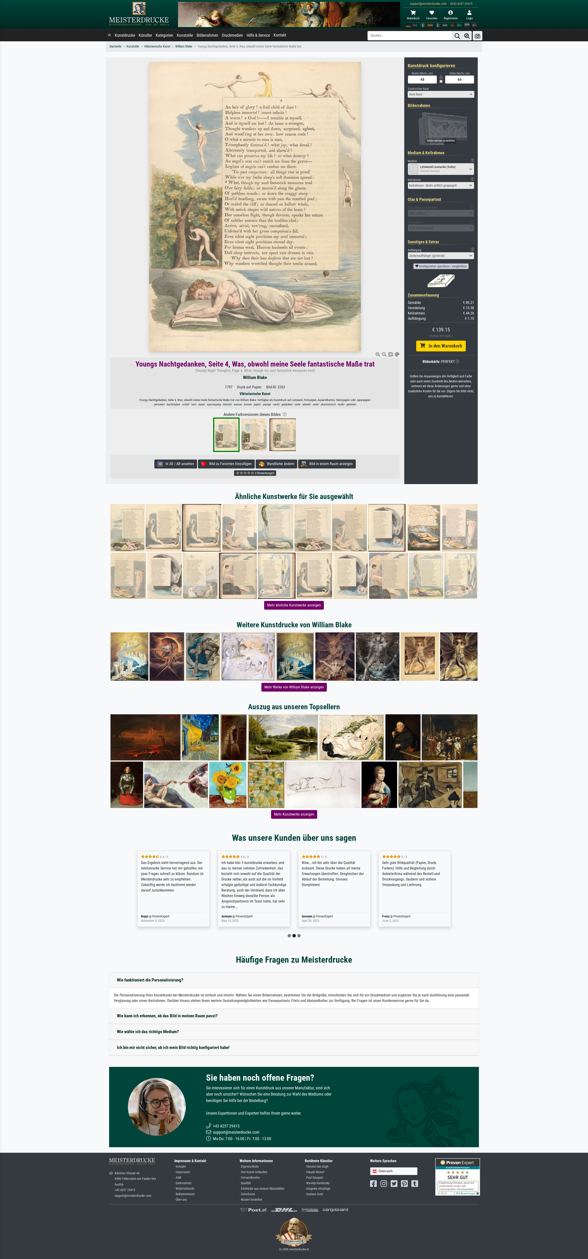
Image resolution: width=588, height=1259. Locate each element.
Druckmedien (232, 35)
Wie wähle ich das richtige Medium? (148, 1031)
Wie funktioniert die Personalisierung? (150, 980)
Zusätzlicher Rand (418, 88)
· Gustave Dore (314, 1194)
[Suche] (457, 35)
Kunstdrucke (125, 35)
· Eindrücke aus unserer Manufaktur (262, 1189)
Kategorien (164, 35)
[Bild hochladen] (477, 35)
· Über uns (180, 1200)
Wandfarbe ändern (279, 464)
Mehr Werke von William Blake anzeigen (294, 687)
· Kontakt (180, 1167)
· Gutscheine (247, 1194)
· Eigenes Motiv (249, 1167)
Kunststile (185, 35)
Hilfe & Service (258, 35)
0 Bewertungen (264, 473)
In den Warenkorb (443, 346)
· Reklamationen (184, 1194)
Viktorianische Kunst (157, 46)
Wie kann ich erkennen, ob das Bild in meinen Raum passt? (167, 1015)
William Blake (183, 46)
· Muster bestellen (251, 1200)
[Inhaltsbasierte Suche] (467, 35)
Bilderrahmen (207, 35)
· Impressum (182, 1172)
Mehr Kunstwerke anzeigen (294, 814)
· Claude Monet (314, 1172)
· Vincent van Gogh (316, 1167)
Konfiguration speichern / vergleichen (442, 266)
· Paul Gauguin (314, 1178)
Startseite (115, 46)
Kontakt (280, 35)
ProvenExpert (163, 916)
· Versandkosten (250, 1178)
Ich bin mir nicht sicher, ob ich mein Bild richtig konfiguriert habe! (173, 1047)
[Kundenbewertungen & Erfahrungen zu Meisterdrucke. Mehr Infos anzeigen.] (457, 1177)
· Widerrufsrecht (184, 1189)
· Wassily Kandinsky (317, 1183)
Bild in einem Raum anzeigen (330, 464)
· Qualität (245, 1183)
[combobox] (441, 94)
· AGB (177, 1178)
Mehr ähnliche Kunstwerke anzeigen (294, 605)
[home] (109, 35)
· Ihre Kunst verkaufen (253, 1172)
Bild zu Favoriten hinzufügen (229, 464)
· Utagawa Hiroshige (317, 1189)
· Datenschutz (183, 1183)
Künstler (145, 35)
